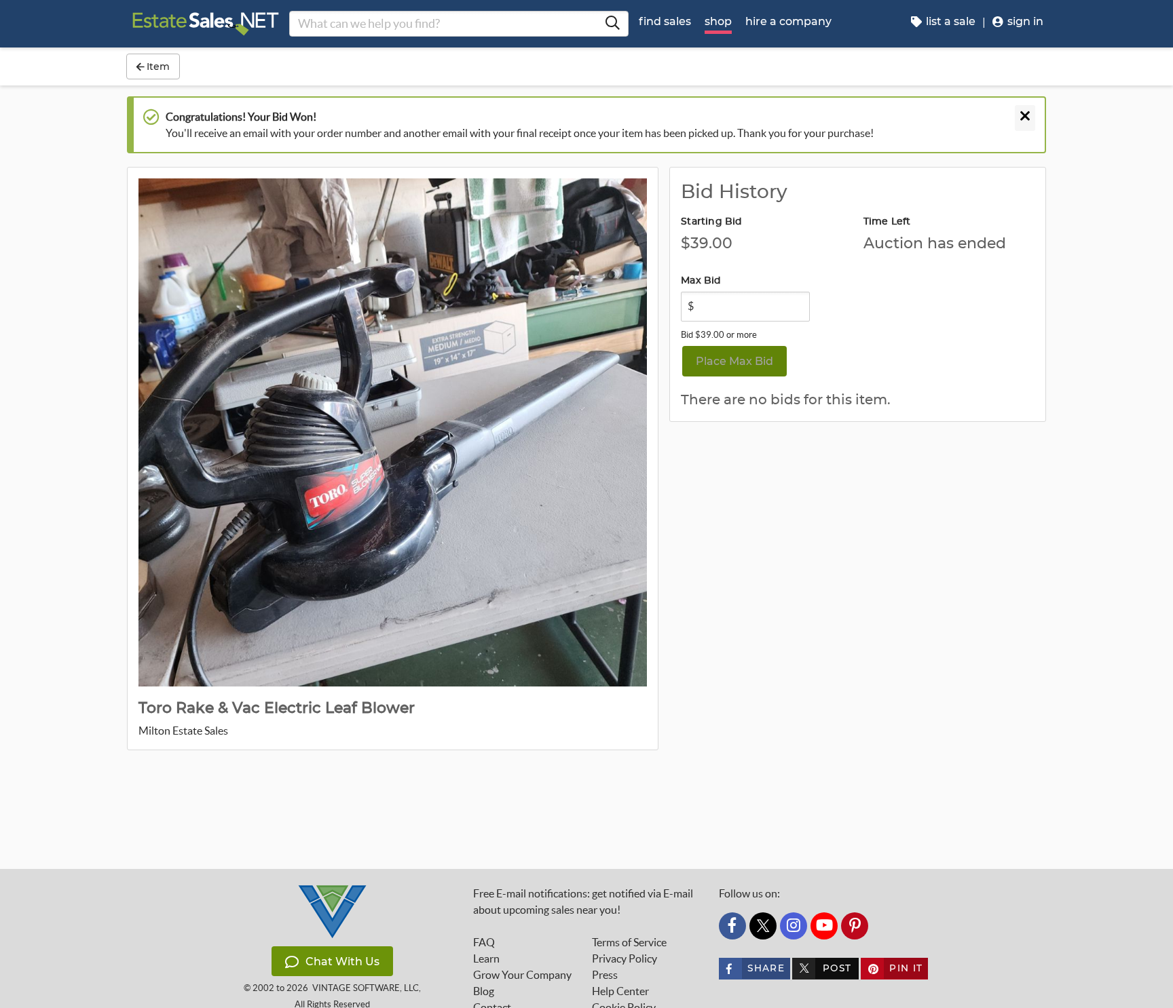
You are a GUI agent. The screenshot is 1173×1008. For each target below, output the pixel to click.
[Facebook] (732, 925)
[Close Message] (1025, 118)
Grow (522, 975)
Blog (483, 991)
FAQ (484, 942)
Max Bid (701, 281)
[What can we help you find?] (612, 24)
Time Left (887, 222)
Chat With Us (342, 961)
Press (605, 975)
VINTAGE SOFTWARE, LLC (365, 988)
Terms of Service (629, 942)
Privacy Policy (624, 958)
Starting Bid (711, 222)
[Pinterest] (854, 925)
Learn (486, 958)
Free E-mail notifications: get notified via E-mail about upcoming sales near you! (583, 901)
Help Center (620, 991)
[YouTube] (824, 925)
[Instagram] (793, 925)
